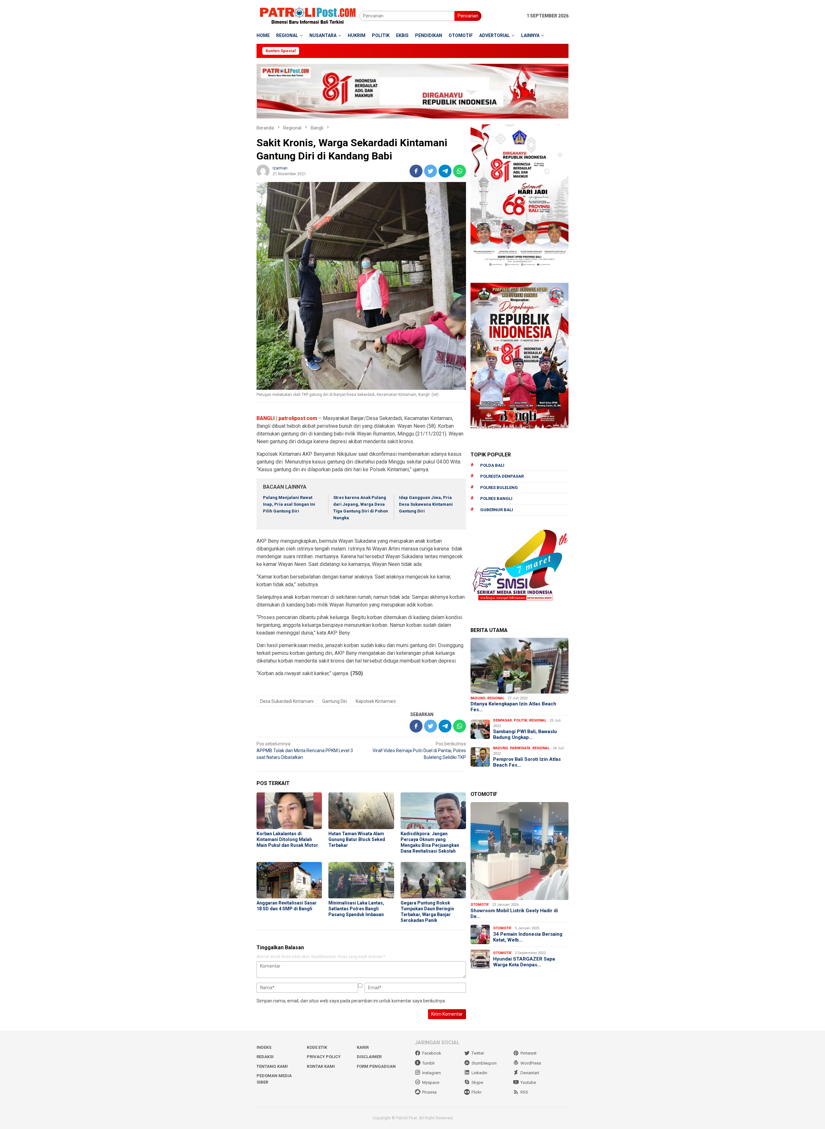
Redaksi (265, 1056)
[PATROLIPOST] (308, 15)
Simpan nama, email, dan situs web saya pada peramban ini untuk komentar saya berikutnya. (351, 1000)
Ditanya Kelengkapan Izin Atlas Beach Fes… (513, 707)
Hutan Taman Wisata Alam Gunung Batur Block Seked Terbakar (356, 839)
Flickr (476, 1092)
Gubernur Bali (496, 509)
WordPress (530, 1063)
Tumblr (428, 1063)
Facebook (431, 1053)
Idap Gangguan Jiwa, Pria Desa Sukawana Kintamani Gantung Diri (426, 504)
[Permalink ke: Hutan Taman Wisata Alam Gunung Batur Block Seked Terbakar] (361, 810)
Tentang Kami (272, 1066)
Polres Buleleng (499, 487)
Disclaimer (369, 1056)
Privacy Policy (324, 1056)
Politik (520, 720)
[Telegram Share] (445, 171)
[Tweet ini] (430, 171)
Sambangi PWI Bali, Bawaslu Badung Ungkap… (525, 734)
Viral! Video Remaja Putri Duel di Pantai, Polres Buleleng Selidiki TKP (419, 750)
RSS (524, 1092)
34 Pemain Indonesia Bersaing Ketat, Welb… (527, 937)
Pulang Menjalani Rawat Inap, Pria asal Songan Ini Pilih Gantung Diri (289, 504)
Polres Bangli (496, 498)
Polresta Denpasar (502, 476)
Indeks (264, 1047)
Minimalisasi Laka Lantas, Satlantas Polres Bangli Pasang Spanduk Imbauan (356, 908)
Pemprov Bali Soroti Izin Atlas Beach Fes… (527, 762)
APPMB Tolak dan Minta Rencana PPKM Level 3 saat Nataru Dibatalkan (305, 750)
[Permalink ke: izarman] (263, 170)
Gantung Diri (334, 701)
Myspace (430, 1082)
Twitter (477, 1053)
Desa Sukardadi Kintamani (287, 701)
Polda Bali (492, 465)
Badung (478, 698)
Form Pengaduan (376, 1066)
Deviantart (529, 1072)
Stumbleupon (484, 1063)
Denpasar (502, 720)
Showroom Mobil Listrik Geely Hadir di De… (514, 913)
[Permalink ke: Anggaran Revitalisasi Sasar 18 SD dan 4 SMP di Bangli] (289, 880)
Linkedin (479, 1072)
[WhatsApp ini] (459, 171)
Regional (495, 698)
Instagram (431, 1072)
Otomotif (480, 905)
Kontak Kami (321, 1066)
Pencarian (468, 15)
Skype (477, 1082)
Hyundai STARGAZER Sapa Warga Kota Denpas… (524, 962)
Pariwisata (520, 748)
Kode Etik (317, 1047)
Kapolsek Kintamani (376, 701)
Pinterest (528, 1053)
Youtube (528, 1082)
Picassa (429, 1092)
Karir (363, 1047)
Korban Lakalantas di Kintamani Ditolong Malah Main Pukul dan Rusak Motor (287, 839)
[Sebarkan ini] (416, 171)
